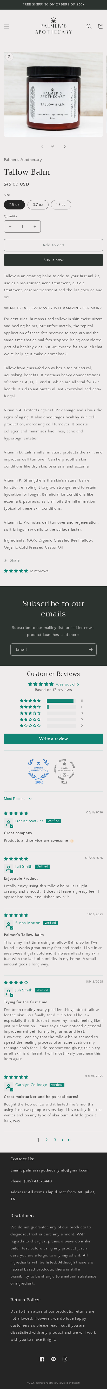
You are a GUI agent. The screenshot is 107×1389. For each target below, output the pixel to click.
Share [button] (15, 560)
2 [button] (47, 1140)
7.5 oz (14, 205)
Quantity (10, 216)
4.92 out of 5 (67, 684)
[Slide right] (65, 146)
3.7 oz (38, 205)
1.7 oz (61, 205)
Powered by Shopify (69, 1383)
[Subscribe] (90, 649)
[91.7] (64, 769)
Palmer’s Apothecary (47, 1383)
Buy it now (53, 260)
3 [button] (55, 1140)
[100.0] (38, 769)
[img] (16, 813)
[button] (6, 26)
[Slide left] (42, 146)
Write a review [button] (53, 738)
